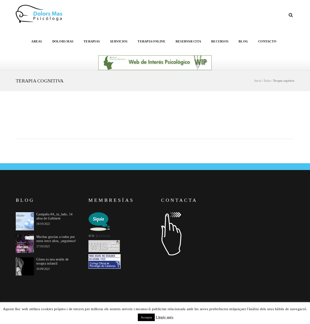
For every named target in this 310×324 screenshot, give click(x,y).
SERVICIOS (118, 41)
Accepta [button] (146, 317)
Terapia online (151, 41)
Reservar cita (188, 41)
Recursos (219, 41)
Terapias (92, 41)
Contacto (267, 41)
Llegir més (164, 317)
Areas (36, 41)
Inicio (257, 80)
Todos (267, 80)
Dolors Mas (63, 41)
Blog (243, 41)
